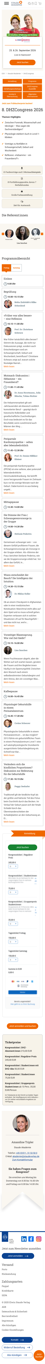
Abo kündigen (9, 1325)
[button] (9, 234)
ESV (3, 74)
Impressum (7, 1320)
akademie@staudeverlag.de (25, 1156)
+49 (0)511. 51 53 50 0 (26, 1153)
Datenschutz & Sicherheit (14, 1311)
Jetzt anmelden (15, 1256)
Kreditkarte (7, 1290)
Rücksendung (9, 1273)
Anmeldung (12, 81)
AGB (4, 1306)
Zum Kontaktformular (22, 1159)
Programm (32, 81)
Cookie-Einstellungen (13, 1329)
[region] (22, 40)
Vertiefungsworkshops (12, 89)
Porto (4, 1269)
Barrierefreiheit (10, 1316)
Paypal (5, 1286)
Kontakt (15, 1340)
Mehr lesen (9, 366)
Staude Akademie (14, 74)
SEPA (4, 1295)
